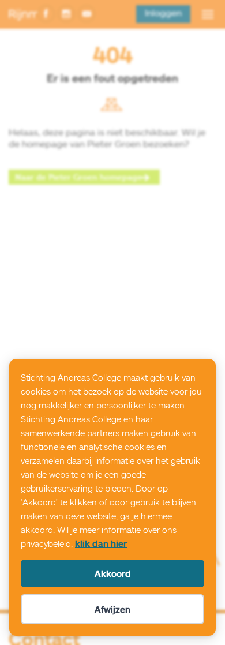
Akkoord (113, 573)
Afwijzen (112, 609)
